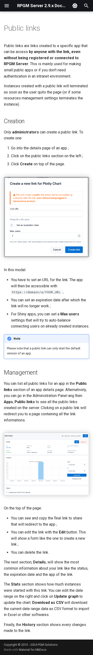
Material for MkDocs (32, 649)
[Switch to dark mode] (75, 5)
